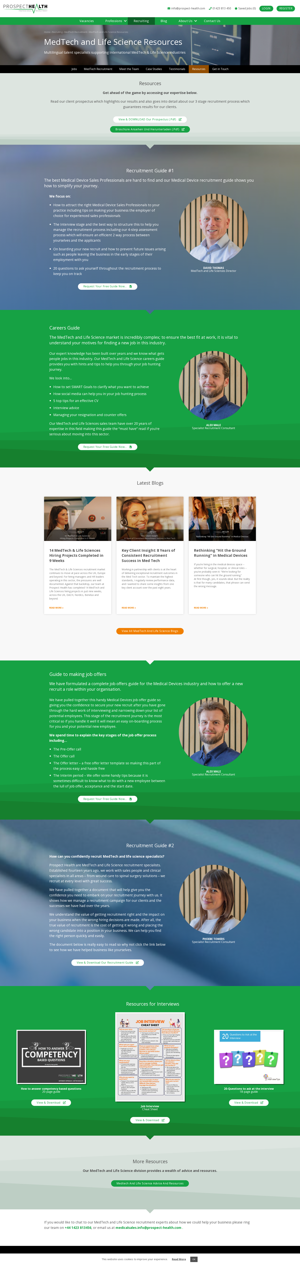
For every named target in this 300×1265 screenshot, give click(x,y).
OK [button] (193, 1259)
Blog (164, 21)
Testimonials (177, 69)
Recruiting (141, 21)
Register (285, 8)
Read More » (56, 607)
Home (47, 32)
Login (266, 8)
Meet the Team (129, 69)
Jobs (74, 69)
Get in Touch (220, 69)
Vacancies (87, 21)
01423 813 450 (221, 8)
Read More (179, 1259)
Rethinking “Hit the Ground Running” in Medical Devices (220, 553)
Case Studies (154, 69)
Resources (198, 69)
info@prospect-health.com (188, 8)
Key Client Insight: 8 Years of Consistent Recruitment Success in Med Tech (148, 555)
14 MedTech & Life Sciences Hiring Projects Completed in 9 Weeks (76, 555)
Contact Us (212, 21)
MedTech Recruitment (75, 32)
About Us (185, 21)
